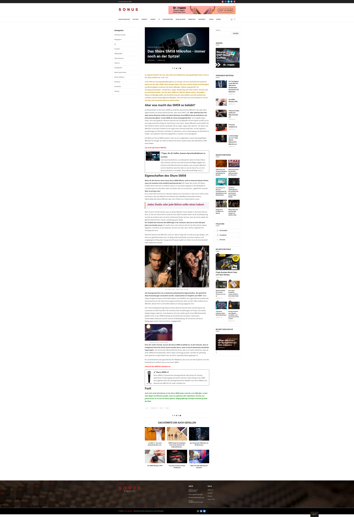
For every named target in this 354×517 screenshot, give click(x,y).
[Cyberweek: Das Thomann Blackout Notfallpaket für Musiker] (221, 163)
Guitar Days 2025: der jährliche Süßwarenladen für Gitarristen (233, 172)
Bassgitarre (118, 39)
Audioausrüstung (168, 19)
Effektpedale (118, 53)
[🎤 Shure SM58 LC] (177, 377)
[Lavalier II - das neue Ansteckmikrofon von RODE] (155, 434)
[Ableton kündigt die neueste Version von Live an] (221, 284)
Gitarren (144, 19)
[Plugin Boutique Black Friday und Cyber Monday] (228, 262)
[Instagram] (223, 1)
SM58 (167, 408)
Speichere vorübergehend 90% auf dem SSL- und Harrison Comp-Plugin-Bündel (233, 192)
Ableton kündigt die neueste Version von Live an (220, 293)
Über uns (210, 490)
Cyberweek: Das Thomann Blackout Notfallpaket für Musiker (221, 172)
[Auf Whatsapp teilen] (178, 68)
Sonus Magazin (128, 511)
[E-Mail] (231, 1)
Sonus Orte (211, 499)
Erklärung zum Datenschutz (193, 490)
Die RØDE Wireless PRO (155, 466)
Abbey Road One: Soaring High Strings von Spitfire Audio (233, 212)
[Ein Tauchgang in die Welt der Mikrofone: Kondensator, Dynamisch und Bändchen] (221, 84)
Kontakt (218, 19)
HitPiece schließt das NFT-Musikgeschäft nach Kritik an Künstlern (227, 343)
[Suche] (235, 19)
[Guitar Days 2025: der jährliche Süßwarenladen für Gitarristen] (234, 163)
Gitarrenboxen (119, 58)
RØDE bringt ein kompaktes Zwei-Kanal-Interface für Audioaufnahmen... (177, 445)
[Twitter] (228, 1)
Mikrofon (153, 408)
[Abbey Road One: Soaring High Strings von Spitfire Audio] (234, 203)
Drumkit (153, 19)
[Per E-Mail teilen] (180, 68)
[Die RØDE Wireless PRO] (155, 456)
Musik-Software (180, 19)
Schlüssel (136, 19)
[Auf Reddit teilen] (176, 68)
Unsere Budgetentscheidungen (196, 501)
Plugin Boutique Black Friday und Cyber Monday (226, 273)
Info (191, 486)
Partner (210, 496)
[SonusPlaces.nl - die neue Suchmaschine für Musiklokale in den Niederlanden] (221, 181)
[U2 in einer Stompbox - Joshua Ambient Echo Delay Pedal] (234, 284)
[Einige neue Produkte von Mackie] (221, 203)
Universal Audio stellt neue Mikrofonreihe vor (234, 114)
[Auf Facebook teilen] (172, 68)
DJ (159, 19)
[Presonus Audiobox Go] (221, 127)
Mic (147, 408)
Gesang (211, 19)
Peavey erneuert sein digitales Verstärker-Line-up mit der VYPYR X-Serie (233, 315)
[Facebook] (225, 1)
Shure (161, 408)
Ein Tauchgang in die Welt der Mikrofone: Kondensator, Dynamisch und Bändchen (234, 87)
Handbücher (191, 19)
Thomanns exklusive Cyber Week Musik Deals (221, 313)
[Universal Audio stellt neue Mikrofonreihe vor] (221, 113)
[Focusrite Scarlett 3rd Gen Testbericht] (177, 456)
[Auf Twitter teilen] (174, 68)
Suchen (218, 30)
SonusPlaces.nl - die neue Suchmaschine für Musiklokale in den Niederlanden (221, 191)
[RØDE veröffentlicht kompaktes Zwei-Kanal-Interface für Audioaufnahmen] (177, 434)
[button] (228, 351)
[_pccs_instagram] (234, 1)
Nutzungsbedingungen (196, 494)
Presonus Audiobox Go (233, 126)
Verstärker (201, 19)
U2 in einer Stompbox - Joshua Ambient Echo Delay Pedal (233, 293)
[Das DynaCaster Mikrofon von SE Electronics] (199, 434)
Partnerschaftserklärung (196, 497)
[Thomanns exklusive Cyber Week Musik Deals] (221, 305)
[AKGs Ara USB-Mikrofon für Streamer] (199, 456)
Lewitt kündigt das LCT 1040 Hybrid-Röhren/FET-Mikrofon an (233, 140)
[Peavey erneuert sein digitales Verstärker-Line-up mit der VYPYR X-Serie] (234, 305)
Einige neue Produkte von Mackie (219, 211)
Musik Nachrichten (124, 19)
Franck (152, 60)
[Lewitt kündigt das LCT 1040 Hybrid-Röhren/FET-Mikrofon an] (221, 138)
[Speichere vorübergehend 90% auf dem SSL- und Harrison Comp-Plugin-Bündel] (234, 181)
